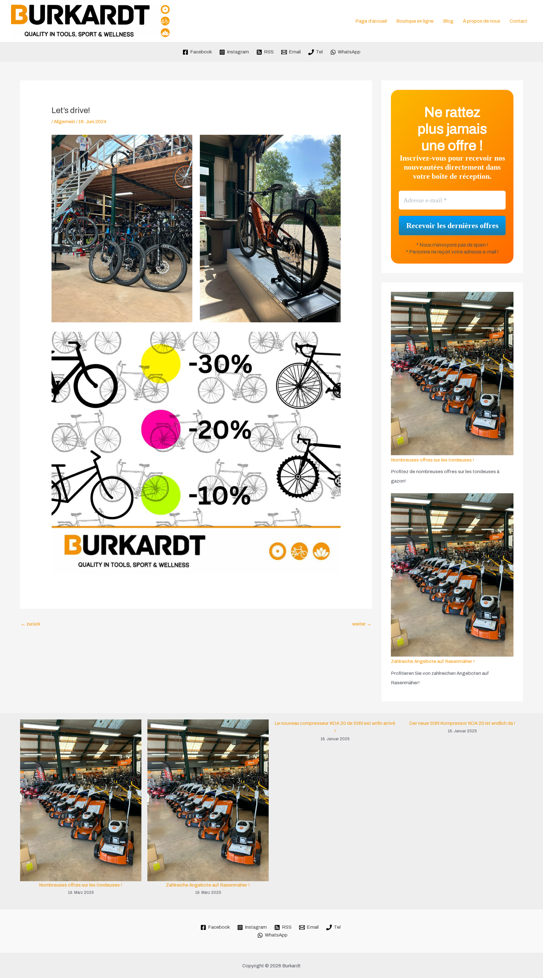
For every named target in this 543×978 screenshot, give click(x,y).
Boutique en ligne (415, 21)
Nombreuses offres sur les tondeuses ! (432, 459)
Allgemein (64, 121)
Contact (518, 21)
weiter (361, 623)
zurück (30, 623)
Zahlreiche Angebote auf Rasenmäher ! (433, 661)
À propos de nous (481, 21)
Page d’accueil (371, 21)
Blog (448, 21)
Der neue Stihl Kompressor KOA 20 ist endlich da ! (462, 723)
